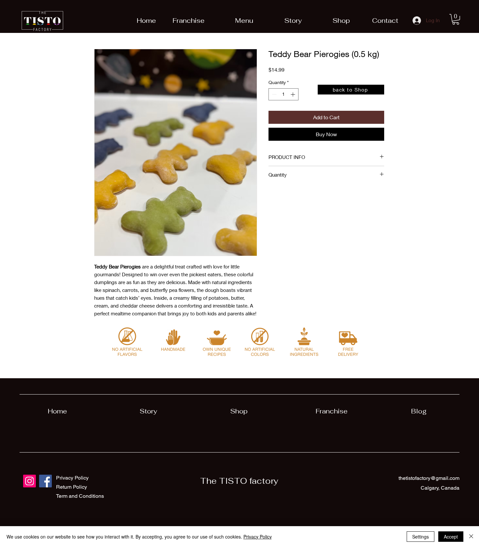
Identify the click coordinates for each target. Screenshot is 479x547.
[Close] (471, 536)
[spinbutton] (283, 94)
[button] (455, 19)
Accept (451, 536)
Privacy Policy (257, 536)
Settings (420, 536)
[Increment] (293, 94)
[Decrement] (273, 94)
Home (57, 411)
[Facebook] (45, 481)
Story (148, 411)
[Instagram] (29, 481)
